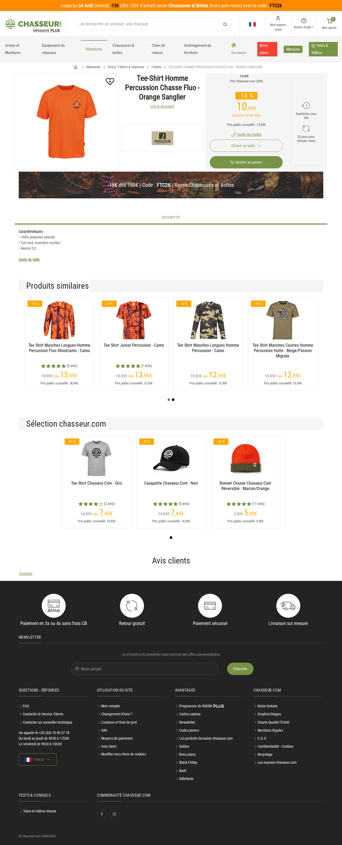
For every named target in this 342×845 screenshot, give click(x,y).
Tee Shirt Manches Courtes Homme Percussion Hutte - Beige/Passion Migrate (282, 350)
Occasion (238, 52)
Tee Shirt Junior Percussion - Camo (134, 345)
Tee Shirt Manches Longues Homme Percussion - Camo (208, 348)
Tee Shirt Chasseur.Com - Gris (96, 483)
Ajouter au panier (248, 162)
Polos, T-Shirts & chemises (126, 67)
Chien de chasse (158, 49)
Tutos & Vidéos (319, 49)
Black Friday (188, 762)
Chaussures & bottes (123, 49)
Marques (293, 49)
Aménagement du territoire (197, 49)
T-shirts (156, 67)
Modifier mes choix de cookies (123, 754)
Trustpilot (25, 574)
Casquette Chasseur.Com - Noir (171, 483)
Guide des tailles (249, 134)
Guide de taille (29, 259)
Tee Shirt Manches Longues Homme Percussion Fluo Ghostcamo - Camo (59, 348)
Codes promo (189, 730)
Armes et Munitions (12, 49)
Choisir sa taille (243, 146)
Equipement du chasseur (53, 49)
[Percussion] (162, 138)
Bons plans (264, 49)
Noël (182, 771)
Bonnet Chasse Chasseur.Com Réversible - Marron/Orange (245, 486)
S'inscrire (240, 669)
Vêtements (94, 49)
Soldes (184, 746)
